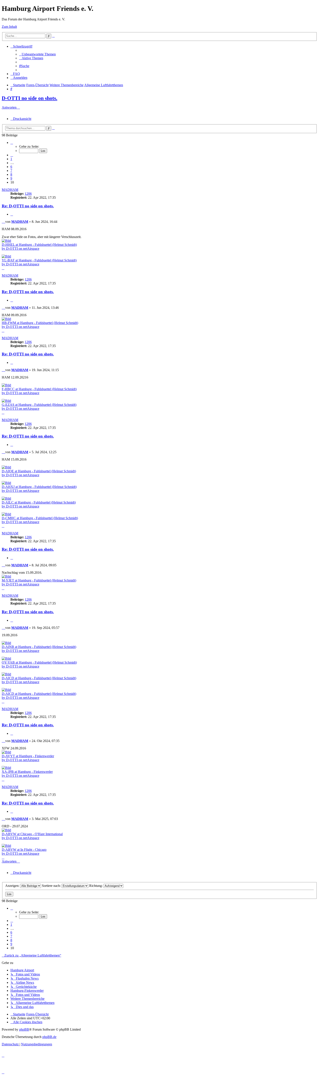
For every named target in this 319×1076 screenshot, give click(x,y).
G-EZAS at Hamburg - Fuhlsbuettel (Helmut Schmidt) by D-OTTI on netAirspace (39, 406)
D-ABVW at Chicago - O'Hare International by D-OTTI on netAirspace (32, 836)
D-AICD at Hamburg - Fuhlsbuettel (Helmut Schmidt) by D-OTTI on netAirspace (39, 680)
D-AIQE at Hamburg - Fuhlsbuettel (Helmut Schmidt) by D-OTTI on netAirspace (39, 473)
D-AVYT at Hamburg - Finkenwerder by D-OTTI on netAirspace (28, 758)
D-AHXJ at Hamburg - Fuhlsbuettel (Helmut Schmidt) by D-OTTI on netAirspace (39, 489)
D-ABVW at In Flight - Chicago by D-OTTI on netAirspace (24, 851)
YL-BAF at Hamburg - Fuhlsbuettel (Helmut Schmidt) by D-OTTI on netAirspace (39, 262)
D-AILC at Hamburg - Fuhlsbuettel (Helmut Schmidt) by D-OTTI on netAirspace (39, 504)
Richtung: (96, 886)
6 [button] (11, 167)
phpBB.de (49, 1037)
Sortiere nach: (52, 886)
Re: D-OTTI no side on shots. (28, 206)
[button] (11, 142)
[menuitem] (37, 54)
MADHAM (10, 190)
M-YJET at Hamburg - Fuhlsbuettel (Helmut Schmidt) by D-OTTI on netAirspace (39, 582)
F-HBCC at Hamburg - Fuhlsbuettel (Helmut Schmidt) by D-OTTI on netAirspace (39, 391)
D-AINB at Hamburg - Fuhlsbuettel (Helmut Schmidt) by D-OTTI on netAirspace (39, 649)
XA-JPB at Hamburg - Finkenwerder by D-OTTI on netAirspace (27, 773)
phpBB (24, 1029)
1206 (28, 193)
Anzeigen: (12, 886)
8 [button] (11, 174)
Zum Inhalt (9, 26)
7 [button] (11, 170)
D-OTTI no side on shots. (29, 98)
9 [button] (11, 178)
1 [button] (11, 159)
